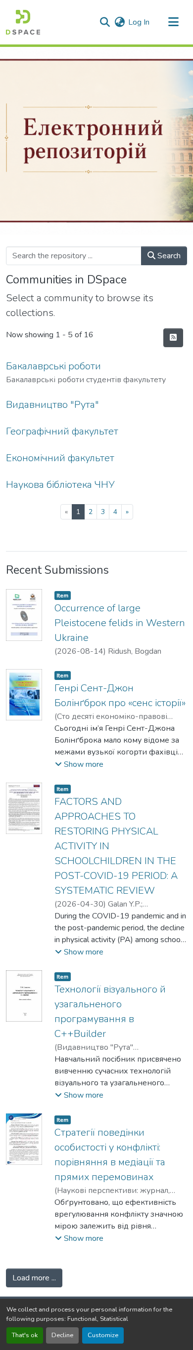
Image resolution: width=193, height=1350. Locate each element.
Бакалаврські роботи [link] (53, 366)
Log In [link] (138, 22)
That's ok (25, 1335)
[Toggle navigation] (173, 22)
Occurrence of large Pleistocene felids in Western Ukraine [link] (119, 622)
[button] (23, 22)
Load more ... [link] (34, 1277)
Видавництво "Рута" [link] (52, 404)
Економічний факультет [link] (60, 458)
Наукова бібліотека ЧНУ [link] (60, 484)
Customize (103, 1335)
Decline (62, 1335)
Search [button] (168, 255)
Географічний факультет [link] (62, 431)
